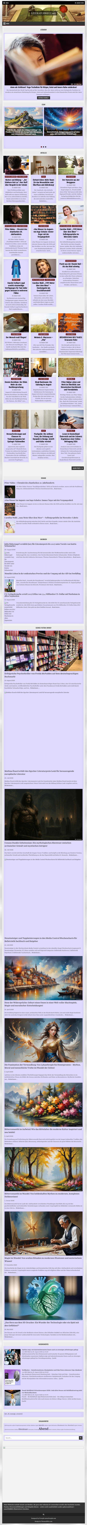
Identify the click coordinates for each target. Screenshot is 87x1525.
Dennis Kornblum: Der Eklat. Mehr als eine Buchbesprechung (16, 384)
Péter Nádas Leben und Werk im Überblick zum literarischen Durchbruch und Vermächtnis (71, 386)
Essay (43, 177)
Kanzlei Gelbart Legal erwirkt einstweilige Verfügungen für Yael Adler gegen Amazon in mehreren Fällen (16, 288)
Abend (43, 1429)
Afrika (28, 1425)
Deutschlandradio (10, 177)
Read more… (58, 488)
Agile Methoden (52, 1425)
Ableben (33, 1425)
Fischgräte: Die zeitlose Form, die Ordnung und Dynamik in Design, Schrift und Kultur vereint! (43, 438)
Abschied (71, 1425)
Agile (36, 1425)
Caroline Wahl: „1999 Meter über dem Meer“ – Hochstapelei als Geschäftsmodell (43, 287)
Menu (7, 3)
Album (58, 1429)
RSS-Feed (27, 1352)
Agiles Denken (78, 1425)
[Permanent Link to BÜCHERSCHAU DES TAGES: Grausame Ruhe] (71, 322)
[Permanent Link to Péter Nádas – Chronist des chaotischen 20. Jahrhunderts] (16, 214)
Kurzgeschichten (71, 261)
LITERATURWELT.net (43, 13)
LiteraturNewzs (22, 177)
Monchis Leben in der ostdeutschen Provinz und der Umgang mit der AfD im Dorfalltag (43, 573)
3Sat (66, 1425)
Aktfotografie (8, 1425)
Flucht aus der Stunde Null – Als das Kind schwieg (70, 265)
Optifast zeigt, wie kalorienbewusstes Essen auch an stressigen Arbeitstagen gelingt (50, 1350)
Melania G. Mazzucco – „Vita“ (43, 338)
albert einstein (53, 1429)
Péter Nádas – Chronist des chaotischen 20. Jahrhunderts (16, 231)
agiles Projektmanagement (19, 1425)
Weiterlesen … (34, 688)
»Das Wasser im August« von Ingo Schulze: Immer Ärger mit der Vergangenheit (44, 233)
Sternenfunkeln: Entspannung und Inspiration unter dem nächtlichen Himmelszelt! (63, 133)
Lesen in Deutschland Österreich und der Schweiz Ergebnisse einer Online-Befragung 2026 (71, 438)
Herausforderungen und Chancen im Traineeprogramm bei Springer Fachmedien (16, 438)
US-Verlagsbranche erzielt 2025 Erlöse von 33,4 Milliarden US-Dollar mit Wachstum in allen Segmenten (42, 595)
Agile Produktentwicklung (68, 1429)
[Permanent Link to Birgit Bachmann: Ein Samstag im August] (43, 367)
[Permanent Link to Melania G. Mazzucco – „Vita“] (43, 322)
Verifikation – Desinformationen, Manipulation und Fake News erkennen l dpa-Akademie (52, 1370)
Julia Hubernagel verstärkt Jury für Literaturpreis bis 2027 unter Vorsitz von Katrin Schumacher (40, 545)
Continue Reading (44, 98)
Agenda (41, 1425)
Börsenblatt (16, 280)
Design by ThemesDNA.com (43, 1521)
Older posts (77, 468)
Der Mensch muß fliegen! (16, 337)
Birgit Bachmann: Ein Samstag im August (43, 383)
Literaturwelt (71, 177)
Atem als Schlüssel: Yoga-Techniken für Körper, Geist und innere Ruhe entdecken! (43, 87)
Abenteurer (61, 1425)
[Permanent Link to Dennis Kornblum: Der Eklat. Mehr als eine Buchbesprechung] (16, 367)
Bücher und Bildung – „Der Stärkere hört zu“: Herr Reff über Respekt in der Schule (16, 182)
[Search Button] (43, 1514)
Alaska (16, 1429)
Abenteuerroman (9, 1429)
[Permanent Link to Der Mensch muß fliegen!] (16, 322)
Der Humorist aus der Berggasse (70, 181)
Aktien (46, 1425)
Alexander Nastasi (33, 1429)
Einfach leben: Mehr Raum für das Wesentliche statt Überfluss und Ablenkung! (43, 182)
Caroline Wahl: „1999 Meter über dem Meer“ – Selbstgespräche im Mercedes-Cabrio (71, 233)
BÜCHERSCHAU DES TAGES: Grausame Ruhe (71, 338)
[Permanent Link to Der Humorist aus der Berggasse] (71, 165)
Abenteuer (23, 1429)
